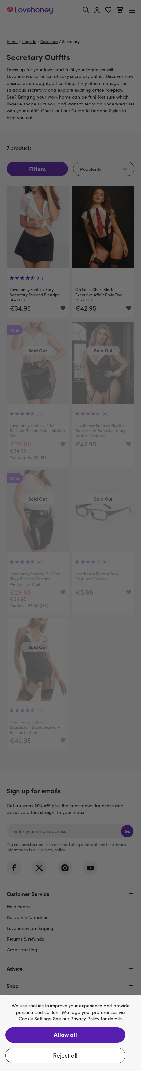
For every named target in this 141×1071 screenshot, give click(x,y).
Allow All (65, 1034)
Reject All (65, 1055)
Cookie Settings (35, 1018)
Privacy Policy (84, 1018)
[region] (70, 1033)
